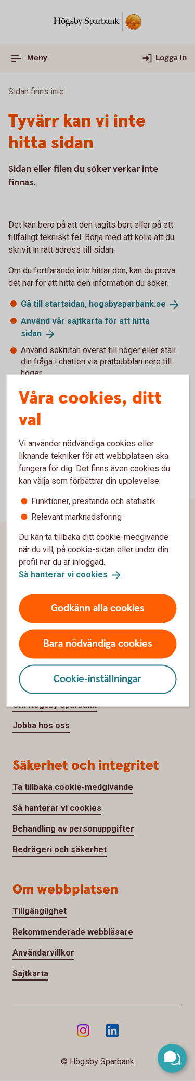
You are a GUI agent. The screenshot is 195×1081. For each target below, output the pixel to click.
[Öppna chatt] (172, 1058)
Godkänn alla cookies (98, 607)
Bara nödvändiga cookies (97, 643)
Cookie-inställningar (97, 678)
